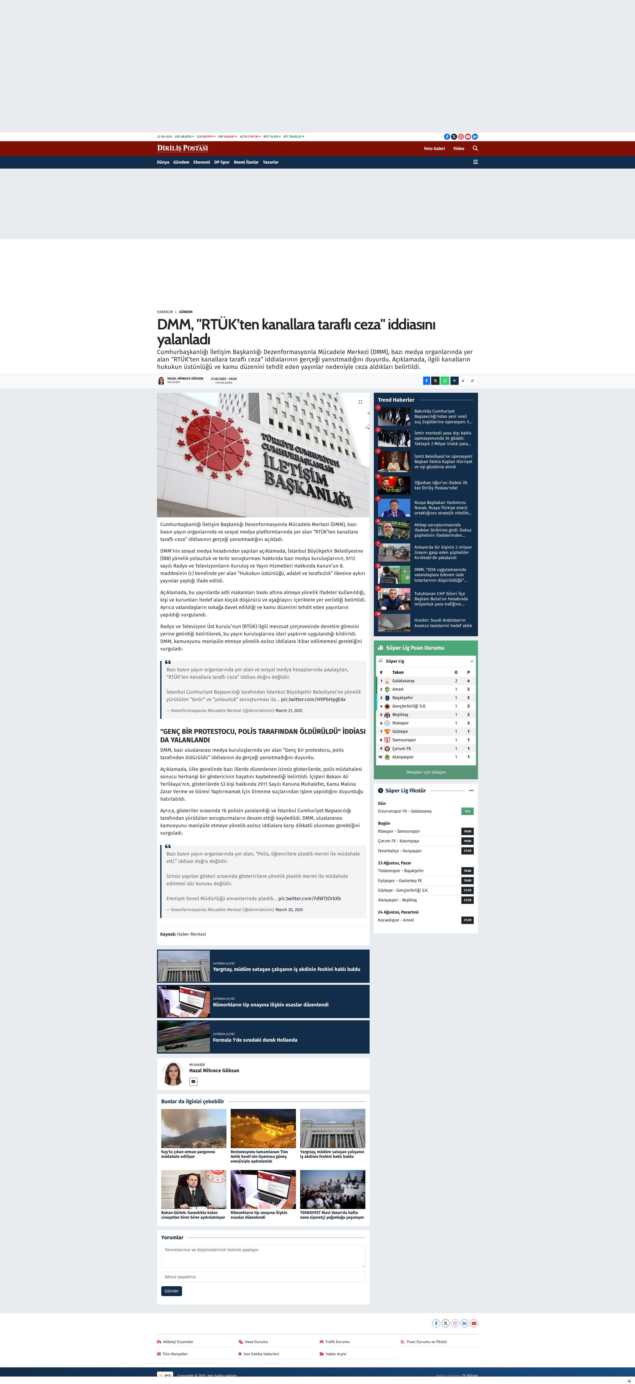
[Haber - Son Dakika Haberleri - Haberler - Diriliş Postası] (183, 148)
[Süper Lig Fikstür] (471, 790)
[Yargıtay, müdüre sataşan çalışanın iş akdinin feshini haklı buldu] (332, 1128)
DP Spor (222, 162)
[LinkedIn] (464, 1323)
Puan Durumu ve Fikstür (427, 1342)
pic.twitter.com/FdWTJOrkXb (309, 898)
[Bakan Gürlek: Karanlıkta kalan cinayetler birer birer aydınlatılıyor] (193, 1189)
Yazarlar (271, 162)
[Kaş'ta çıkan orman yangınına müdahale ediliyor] (193, 1128)
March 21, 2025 (289, 710)
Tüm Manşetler (175, 1354)
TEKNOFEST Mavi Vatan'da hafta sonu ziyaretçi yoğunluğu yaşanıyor (332, 1215)
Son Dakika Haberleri (261, 1354)
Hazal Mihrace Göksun (214, 1070)
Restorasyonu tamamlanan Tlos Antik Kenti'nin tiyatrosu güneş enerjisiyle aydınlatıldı (259, 1156)
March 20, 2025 (289, 909)
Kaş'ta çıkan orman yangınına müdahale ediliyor (188, 1154)
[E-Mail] (193, 1082)
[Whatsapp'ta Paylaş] (445, 381)
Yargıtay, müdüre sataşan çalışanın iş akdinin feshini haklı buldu (332, 1154)
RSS (167, 1376)
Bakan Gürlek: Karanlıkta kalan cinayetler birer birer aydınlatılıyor (193, 1215)
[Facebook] (436, 1323)
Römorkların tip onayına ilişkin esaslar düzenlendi (259, 1215)
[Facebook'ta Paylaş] (426, 381)
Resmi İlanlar (246, 162)
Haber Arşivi (336, 1354)
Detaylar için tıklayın (426, 772)
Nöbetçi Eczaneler (178, 1342)
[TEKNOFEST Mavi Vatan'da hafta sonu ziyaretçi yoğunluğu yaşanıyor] (332, 1189)
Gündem (181, 162)
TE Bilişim (470, 1376)
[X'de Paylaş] (435, 381)
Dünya (163, 162)
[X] (446, 1323)
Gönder (172, 1291)
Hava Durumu (256, 1342)
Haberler (165, 312)
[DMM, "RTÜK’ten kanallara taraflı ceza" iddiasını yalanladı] (263, 455)
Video (458, 148)
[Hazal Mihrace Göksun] (173, 1073)
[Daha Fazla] (454, 381)
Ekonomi (201, 162)
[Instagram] (455, 1323)
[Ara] (475, 148)
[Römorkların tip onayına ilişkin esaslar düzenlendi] (263, 1189)
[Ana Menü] (475, 162)
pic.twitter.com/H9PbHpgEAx (313, 699)
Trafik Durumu (337, 1342)
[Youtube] (474, 1323)
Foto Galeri (434, 148)
